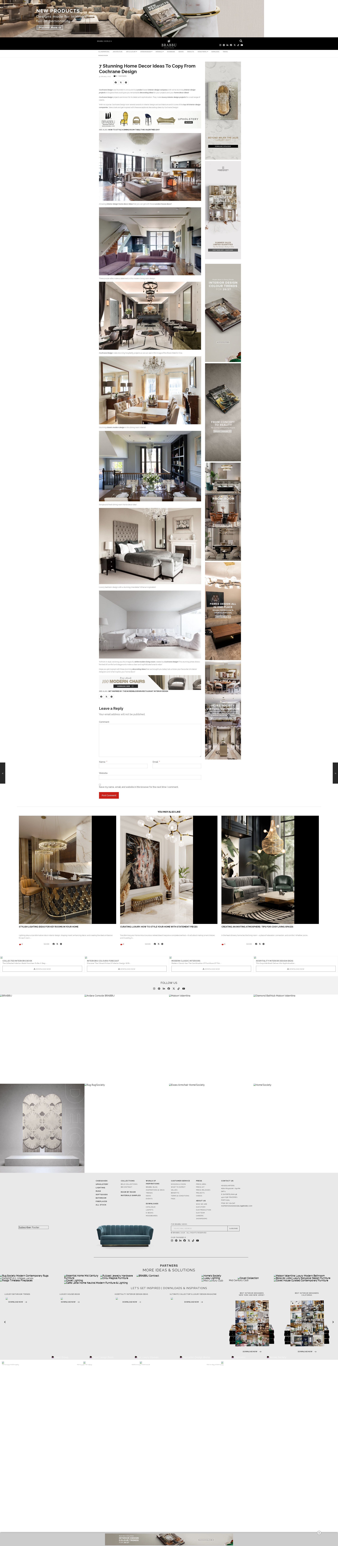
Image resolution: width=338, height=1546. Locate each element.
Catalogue (151, 1207)
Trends (225, 51)
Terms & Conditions (180, 1196)
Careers (199, 1216)
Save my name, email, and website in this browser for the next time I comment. (138, 787)
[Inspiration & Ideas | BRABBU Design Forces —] (169, 43)
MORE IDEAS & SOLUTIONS (169, 1270)
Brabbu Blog (151, 1187)
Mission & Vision (178, 1184)
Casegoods (101, 1181)
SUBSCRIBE (233, 1228)
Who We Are (201, 1204)
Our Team (200, 1213)
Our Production (203, 1210)
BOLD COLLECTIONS (129, 1184)
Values (174, 1190)
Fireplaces (101, 1201)
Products (190, 51)
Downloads (215, 51)
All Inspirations (103, 51)
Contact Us (227, 1181)
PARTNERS (169, 1265)
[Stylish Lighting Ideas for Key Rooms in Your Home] (67, 870)
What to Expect (178, 1187)
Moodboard (171, 51)
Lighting (100, 1188)
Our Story (201, 1207)
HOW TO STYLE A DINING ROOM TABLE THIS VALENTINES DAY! (134, 130)
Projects (200, 1193)
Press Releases (203, 1190)
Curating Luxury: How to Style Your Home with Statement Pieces (159, 926)
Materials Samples (131, 1195)
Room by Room (103, 55)
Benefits (175, 1193)
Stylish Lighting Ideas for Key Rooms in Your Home (48, 926)
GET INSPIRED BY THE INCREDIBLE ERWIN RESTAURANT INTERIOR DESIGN (138, 691)
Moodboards (152, 1216)
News (148, 1196)
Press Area (201, 1184)
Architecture (117, 51)
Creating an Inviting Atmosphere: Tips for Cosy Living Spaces (257, 926)
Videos (199, 1196)
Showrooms (201, 1219)
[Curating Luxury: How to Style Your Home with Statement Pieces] (168, 870)
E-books (149, 1213)
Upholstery (102, 1184)
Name (103, 762)
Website (103, 773)
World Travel (202, 51)
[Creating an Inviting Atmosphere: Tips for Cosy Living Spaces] (270, 870)
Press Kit (200, 1187)
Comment (104, 722)
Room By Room (128, 1192)
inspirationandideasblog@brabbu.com (231, 1206)
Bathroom (101, 1198)
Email (156, 762)
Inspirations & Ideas (155, 1190)
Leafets (149, 1210)
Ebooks (181, 51)
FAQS (173, 1199)
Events (149, 1199)
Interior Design (145, 51)
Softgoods (102, 1194)
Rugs (98, 1191)
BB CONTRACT (126, 1187)
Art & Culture (131, 51)
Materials (159, 51)
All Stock (101, 1205)
